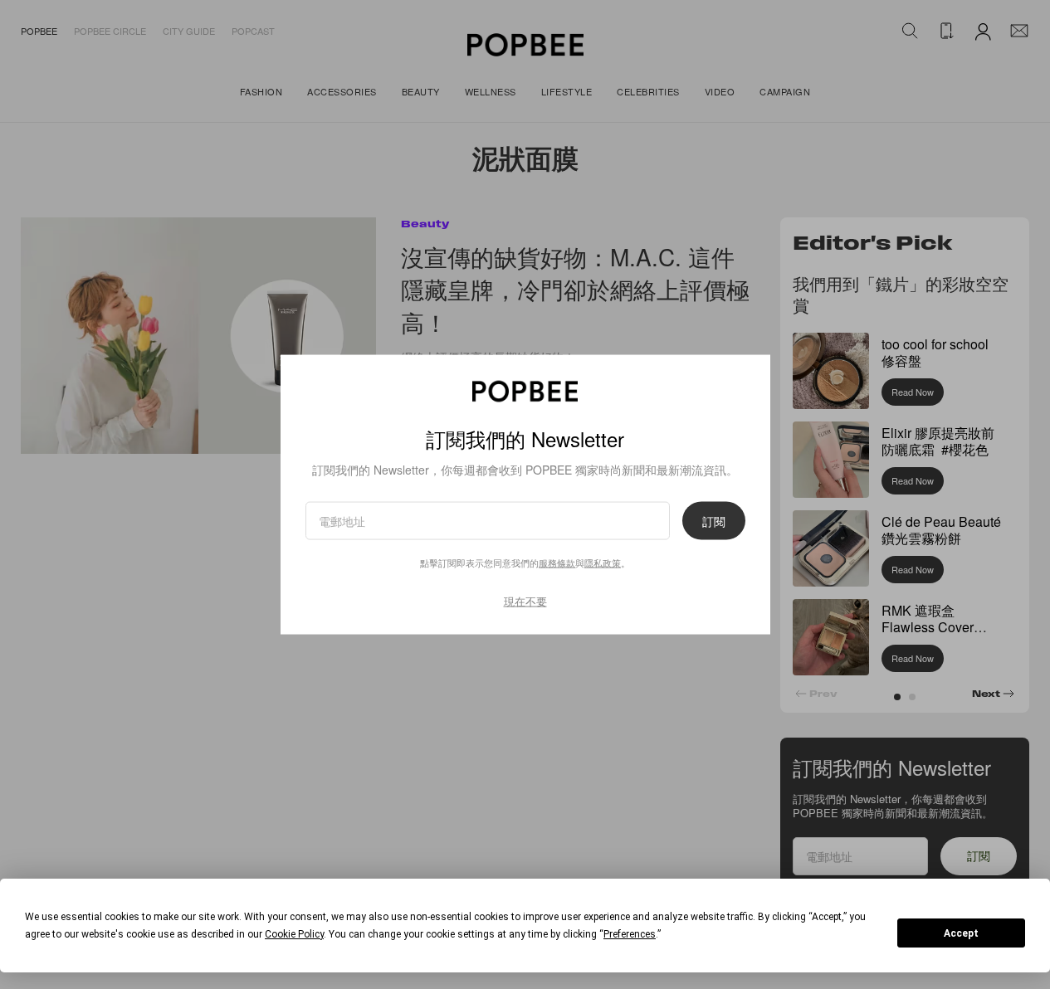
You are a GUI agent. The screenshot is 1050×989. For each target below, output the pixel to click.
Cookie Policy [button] (294, 934)
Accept (961, 933)
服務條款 (557, 562)
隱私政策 (602, 562)
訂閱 (713, 521)
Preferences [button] (629, 934)
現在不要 (525, 601)
